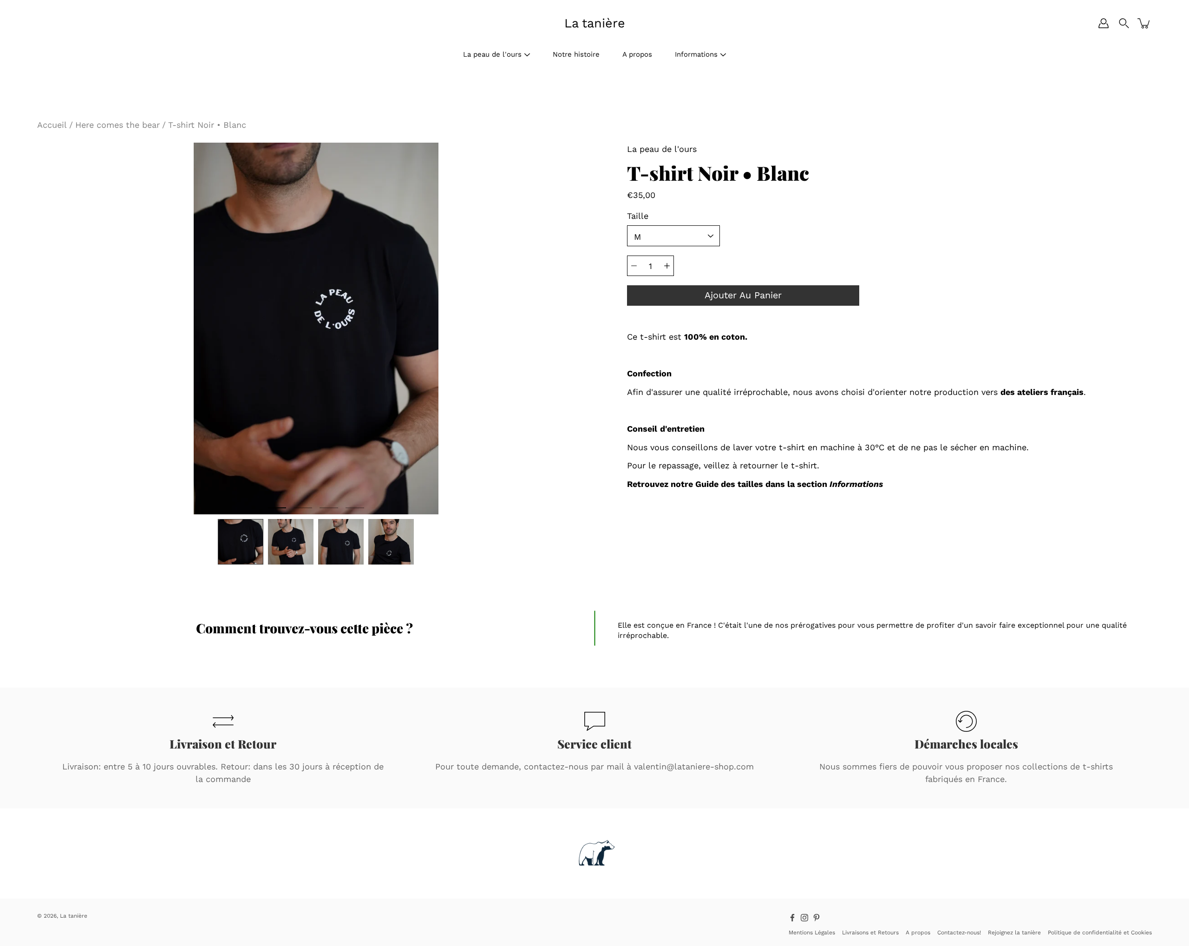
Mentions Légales (812, 932)
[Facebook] (792, 917)
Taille (637, 216)
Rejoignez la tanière (1014, 932)
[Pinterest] (816, 917)
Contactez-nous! (959, 932)
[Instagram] (804, 917)
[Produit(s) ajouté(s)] (1144, 23)
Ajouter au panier (743, 295)
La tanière (594, 23)
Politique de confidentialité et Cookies (1100, 932)
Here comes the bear (117, 125)
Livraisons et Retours (870, 932)
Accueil (52, 125)
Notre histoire (576, 54)
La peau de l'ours (492, 54)
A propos (637, 54)
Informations (696, 54)
